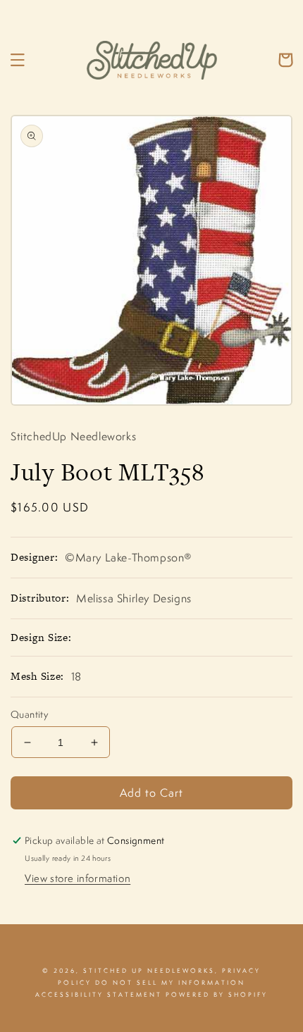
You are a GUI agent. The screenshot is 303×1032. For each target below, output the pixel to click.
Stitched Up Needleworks (149, 970)
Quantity (29, 714)
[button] (17, 59)
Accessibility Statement (98, 994)
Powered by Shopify (217, 994)
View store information (77, 878)
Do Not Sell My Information (170, 982)
